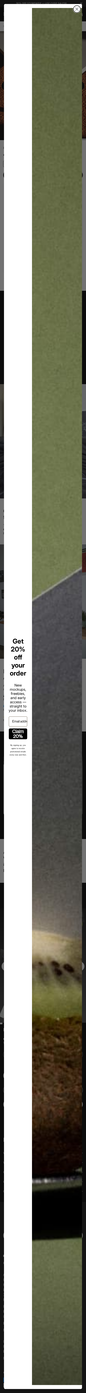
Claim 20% (18, 734)
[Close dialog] (76, 9)
